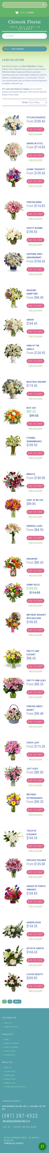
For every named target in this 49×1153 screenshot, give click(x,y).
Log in (6, 1127)
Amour (30, 319)
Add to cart (35, 129)
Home (6, 49)
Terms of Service (11, 1027)
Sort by (24, 102)
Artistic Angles (35, 948)
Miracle (31, 474)
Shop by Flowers (11, 1047)
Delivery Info (9, 1071)
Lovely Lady (33, 742)
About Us (8, 1023)
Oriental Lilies (34, 526)
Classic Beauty (35, 974)
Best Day (31, 407)
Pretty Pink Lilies (36, 680)
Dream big (32, 558)
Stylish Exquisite (36, 117)
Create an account (25, 1127)
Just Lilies (32, 768)
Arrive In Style (35, 143)
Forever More (34, 202)
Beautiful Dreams (36, 381)
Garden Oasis (34, 922)
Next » (17, 1001)
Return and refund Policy (15, 1087)
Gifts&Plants (9, 1055)
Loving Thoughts (36, 169)
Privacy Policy (10, 1079)
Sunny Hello (33, 584)
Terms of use (9, 1083)
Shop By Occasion (11, 1043)
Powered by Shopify (14, 1143)
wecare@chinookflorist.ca (16, 1121)
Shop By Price (9, 1051)
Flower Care (9, 1075)
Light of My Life (35, 500)
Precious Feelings (36, 860)
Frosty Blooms (35, 228)
